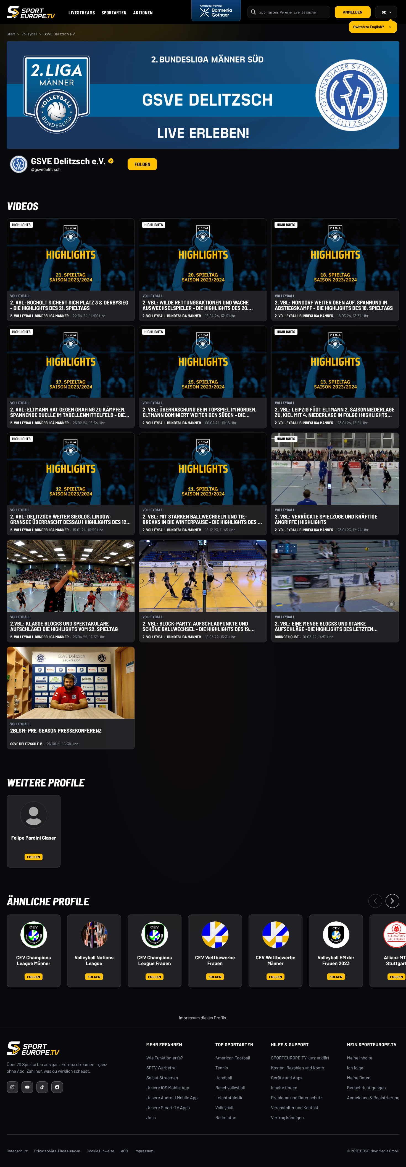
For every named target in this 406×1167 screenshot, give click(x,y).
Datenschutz (17, 1150)
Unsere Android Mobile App (172, 1097)
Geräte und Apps (286, 1077)
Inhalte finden (284, 1087)
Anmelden (352, 12)
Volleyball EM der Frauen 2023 (336, 961)
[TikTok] (42, 1087)
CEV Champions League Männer (33, 961)
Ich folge (355, 1067)
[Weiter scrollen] (392, 901)
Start (11, 34)
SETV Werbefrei (161, 1067)
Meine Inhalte (359, 1058)
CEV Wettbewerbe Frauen (215, 961)
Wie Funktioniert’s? (164, 1058)
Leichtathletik (228, 1097)
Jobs (151, 1117)
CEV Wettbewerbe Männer (276, 961)
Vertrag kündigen (287, 1117)
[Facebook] (57, 1087)
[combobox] (293, 12)
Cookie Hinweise (100, 1150)
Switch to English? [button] (368, 24)
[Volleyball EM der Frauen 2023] (336, 934)
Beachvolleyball (230, 1087)
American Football (232, 1058)
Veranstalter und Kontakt (294, 1107)
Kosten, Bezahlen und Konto (297, 1067)
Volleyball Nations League (94, 961)
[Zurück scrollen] (375, 901)
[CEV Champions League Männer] (33, 934)
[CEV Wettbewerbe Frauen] (215, 934)
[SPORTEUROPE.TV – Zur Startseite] (31, 12)
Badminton (225, 1117)
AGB (124, 1150)
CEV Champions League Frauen (154, 961)
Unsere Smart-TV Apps (168, 1107)
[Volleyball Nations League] (94, 934)
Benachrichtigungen (366, 1087)
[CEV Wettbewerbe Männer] (275, 934)
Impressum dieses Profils (202, 1017)
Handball (223, 1077)
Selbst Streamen (162, 1077)
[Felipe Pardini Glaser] (33, 815)
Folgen (142, 164)
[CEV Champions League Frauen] (154, 934)
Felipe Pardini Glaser (33, 838)
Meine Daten (358, 1077)
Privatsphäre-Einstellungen (57, 1150)
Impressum (144, 1150)
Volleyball (29, 34)
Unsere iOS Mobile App (167, 1087)
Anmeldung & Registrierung (373, 1097)
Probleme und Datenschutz (296, 1097)
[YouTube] (27, 1087)
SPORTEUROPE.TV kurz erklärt (300, 1058)
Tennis (221, 1067)
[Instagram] (12, 1087)
